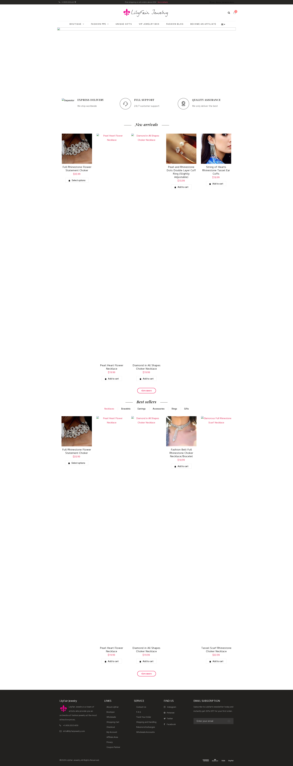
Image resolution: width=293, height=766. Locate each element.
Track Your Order (143, 717)
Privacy (110, 742)
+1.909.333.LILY (68, 2)
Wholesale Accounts (145, 732)
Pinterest (170, 713)
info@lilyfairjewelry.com (74, 731)
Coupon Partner (113, 747)
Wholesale (111, 717)
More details (163, 2)
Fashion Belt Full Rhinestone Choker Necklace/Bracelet (181, 453)
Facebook (171, 724)
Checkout (111, 727)
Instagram (171, 707)
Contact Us (141, 707)
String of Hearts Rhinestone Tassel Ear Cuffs (216, 170)
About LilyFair (113, 707)
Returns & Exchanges (145, 727)
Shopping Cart (113, 722)
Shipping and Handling (146, 722)
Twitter (170, 718)
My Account (112, 732)
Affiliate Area (112, 737)
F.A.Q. (138, 712)
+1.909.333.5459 (70, 725)
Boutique (110, 712)
